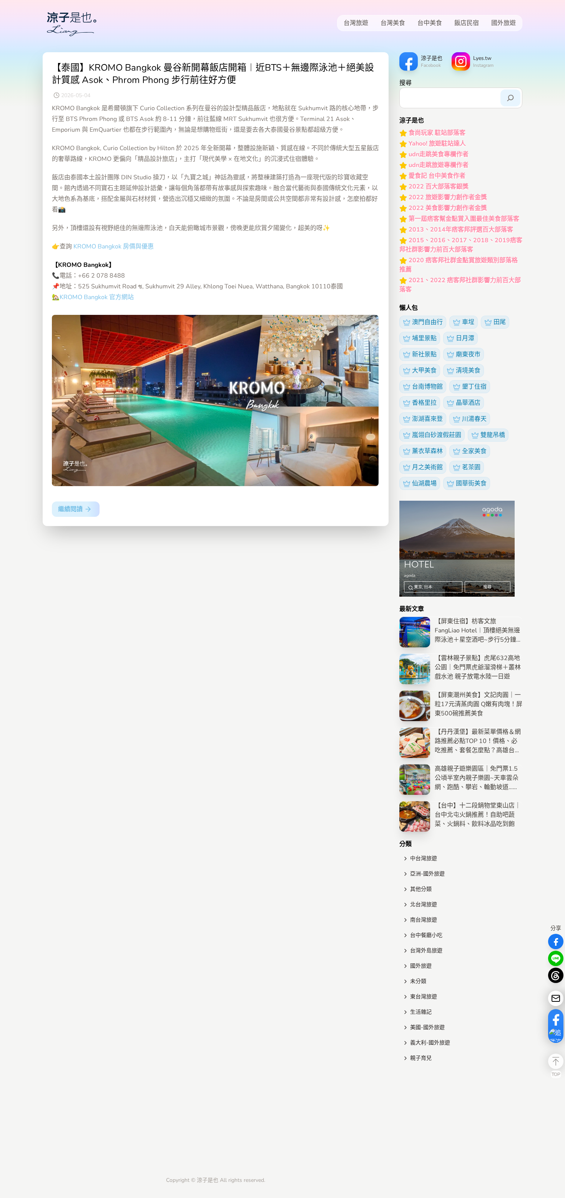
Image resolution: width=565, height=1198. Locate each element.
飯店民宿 (466, 23)
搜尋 (405, 83)
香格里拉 (424, 403)
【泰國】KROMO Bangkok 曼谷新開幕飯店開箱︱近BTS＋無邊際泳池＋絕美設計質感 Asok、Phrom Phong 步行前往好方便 (213, 73)
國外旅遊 (503, 23)
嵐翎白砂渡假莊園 (436, 435)
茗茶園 (471, 467)
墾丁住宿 (474, 386)
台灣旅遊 (356, 23)
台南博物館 (427, 386)
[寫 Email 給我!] (555, 998)
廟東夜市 (468, 354)
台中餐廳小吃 (426, 935)
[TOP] (555, 1061)
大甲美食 (424, 370)
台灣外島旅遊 (426, 950)
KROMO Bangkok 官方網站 (97, 297)
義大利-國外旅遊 (430, 1042)
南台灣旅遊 (423, 919)
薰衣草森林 (427, 451)
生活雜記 (421, 1012)
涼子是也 (207, 1180)
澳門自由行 (427, 322)
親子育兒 (421, 1058)
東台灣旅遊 (423, 996)
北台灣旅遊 (423, 904)
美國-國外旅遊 (427, 1027)
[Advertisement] (460, 1121)
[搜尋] (510, 97)
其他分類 (421, 889)
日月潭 (465, 338)
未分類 (418, 981)
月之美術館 (427, 467)
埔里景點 (424, 338)
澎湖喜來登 (427, 419)
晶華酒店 (468, 403)
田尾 (500, 322)
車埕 (468, 322)
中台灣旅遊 (423, 858)
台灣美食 (393, 23)
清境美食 (468, 370)
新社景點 (424, 354)
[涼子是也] (71, 23)
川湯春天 (474, 419)
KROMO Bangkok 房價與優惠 (113, 246)
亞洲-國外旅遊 (427, 873)
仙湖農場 (424, 483)
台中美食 (429, 23)
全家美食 (474, 451)
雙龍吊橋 (492, 435)
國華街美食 (471, 483)
